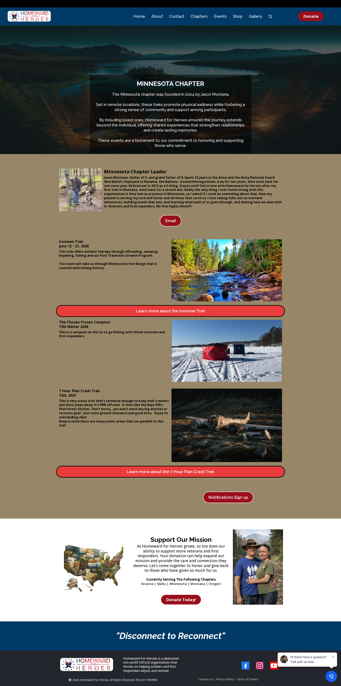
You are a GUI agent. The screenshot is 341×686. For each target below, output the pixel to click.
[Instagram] (260, 665)
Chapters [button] (199, 16)
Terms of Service (247, 679)
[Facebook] (245, 665)
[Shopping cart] (270, 16)
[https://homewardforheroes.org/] (29, 16)
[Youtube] (274, 665)
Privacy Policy (224, 679)
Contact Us (205, 679)
